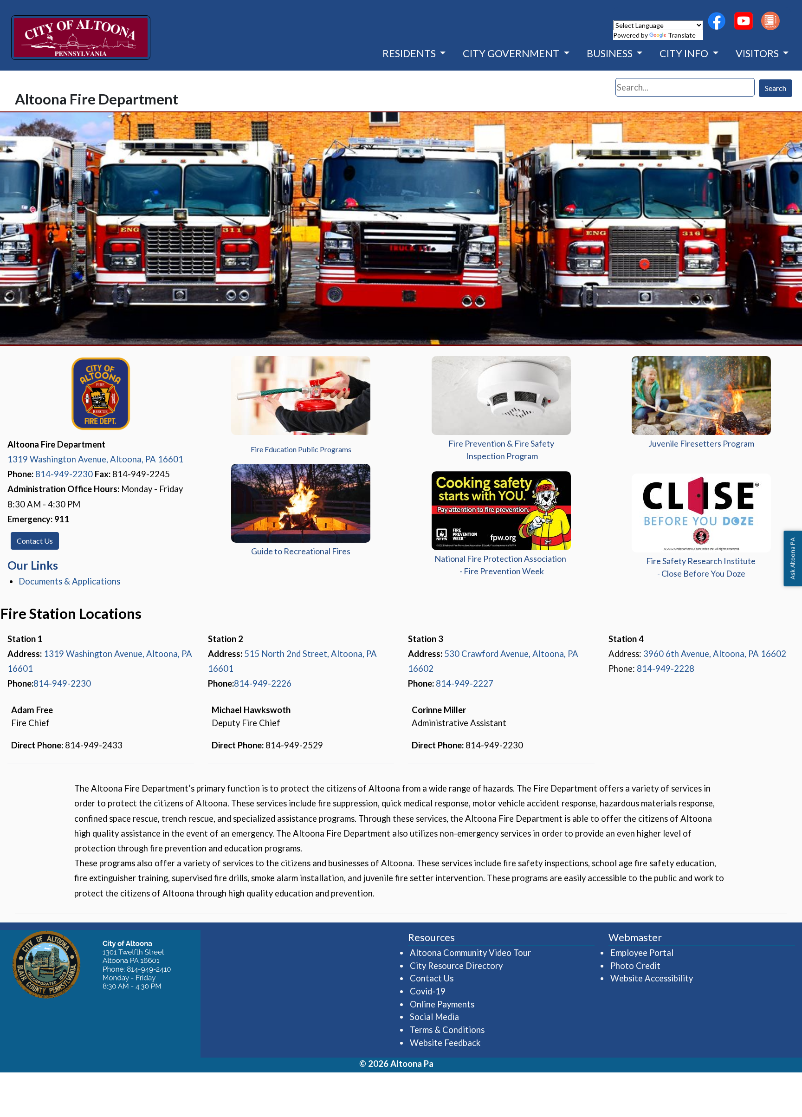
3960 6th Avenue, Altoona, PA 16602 (714, 654)
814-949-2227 (464, 683)
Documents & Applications (69, 581)
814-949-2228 (665, 668)
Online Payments (442, 1004)
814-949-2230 (64, 474)
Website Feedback (445, 1043)
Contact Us (35, 540)
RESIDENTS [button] (410, 53)
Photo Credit (635, 966)
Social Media (434, 1017)
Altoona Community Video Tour (471, 952)
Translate (682, 35)
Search (775, 88)
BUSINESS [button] (610, 53)
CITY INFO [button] (685, 53)
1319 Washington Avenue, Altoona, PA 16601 (95, 459)
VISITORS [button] (758, 53)
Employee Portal (642, 952)
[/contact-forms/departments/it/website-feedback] (770, 20)
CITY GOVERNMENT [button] (512, 53)
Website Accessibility (651, 978)
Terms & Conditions (447, 1030)
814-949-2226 (262, 683)
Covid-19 (428, 991)
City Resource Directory (456, 966)
